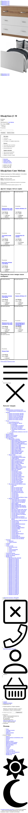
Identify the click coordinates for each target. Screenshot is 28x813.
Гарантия (8, 731)
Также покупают (7, 161)
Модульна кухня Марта (16, 428)
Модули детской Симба (16, 490)
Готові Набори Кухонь (14, 422)
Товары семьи (6, 160)
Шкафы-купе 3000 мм (14, 581)
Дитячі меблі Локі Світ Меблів (18, 499)
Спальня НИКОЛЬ (15, 536)
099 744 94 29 (6, 648)
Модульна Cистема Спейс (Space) (19, 509)
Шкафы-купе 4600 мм (14, 590)
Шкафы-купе (9, 556)
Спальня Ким (14, 530)
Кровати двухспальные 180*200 (16, 414)
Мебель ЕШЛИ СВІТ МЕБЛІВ (18, 505)
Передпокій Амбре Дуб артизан (18, 510)
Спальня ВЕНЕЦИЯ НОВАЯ (18, 524)
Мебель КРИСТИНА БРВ (17, 451)
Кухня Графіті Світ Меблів (17, 425)
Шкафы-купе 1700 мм (14, 566)
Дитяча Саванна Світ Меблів (18, 502)
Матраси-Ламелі (10, 434)
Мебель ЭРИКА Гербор (16, 468)
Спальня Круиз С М (16, 531)
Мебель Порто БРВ (15, 440)
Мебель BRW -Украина (14, 439)
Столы (10, 548)
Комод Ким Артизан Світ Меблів (7, 263)
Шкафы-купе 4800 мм (14, 591)
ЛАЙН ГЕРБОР (15, 458)
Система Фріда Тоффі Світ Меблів (19, 520)
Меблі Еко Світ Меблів (11, 436)
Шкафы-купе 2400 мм (14, 574)
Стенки (7, 544)
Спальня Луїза (14, 534)
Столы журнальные (13, 549)
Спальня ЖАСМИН (16, 526)
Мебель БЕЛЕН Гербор (16, 462)
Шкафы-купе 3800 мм (14, 585)
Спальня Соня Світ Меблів (17, 538)
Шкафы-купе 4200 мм (14, 588)
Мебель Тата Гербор (16, 464)
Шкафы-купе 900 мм (13, 594)
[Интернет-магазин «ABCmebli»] (11, 597)
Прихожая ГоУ (14, 470)
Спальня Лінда (14, 532)
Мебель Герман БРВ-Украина (18, 447)
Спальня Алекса (15, 521)
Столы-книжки (12, 550)
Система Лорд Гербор (16, 477)
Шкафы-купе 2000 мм (14, 570)
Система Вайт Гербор (16, 471)
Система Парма (15, 494)
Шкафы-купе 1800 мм (14, 567)
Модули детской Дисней (17, 487)
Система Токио (14, 496)
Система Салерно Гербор (17, 481)
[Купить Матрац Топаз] (7, 359)
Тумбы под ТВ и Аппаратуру (13, 554)
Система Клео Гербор (16, 474)
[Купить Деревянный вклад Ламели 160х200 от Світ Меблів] (20, 331)
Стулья (10, 551)
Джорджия (13, 485)
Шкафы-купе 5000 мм (14, 593)
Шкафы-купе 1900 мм (14, 568)
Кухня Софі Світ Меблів (17, 426)
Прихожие (11, 541)
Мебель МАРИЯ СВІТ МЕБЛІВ (18, 507)
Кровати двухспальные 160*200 (16, 413)
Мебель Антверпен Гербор (17, 460)
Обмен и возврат (10, 732)
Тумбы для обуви (13, 542)
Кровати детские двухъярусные (16, 415)
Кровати (8, 412)
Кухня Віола (14, 424)
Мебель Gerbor (12, 454)
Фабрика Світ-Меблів (14, 498)
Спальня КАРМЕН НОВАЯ (17, 527)
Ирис (12, 486)
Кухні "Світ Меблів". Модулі (15, 423)
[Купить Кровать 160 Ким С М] (20, 217)
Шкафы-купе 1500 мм (14, 564)
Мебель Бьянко (14, 503)
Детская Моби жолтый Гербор (18, 457)
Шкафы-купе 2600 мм (14, 577)
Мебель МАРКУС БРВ (16, 452)
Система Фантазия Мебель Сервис (19, 497)
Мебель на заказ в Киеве (11, 435)
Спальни (8, 543)
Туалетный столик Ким (6, 236)
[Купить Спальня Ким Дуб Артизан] (20, 244)
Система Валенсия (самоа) (17, 492)
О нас (7, 729)
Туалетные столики (10, 553)
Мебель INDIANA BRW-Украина (19, 441)
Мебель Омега (14, 508)
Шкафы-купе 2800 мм (14, 579)
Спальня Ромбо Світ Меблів (17, 537)
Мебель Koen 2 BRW (16, 445)
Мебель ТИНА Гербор (16, 465)
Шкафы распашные (10, 555)
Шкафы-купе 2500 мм (14, 576)
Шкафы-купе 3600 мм (14, 584)
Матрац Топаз (5, 351)
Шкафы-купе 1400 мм (14, 562)
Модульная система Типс (17, 491)
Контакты (8, 733)
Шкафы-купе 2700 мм (14, 578)
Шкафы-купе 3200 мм (14, 582)
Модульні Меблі (9, 437)
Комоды (8, 408)
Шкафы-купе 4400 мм (14, 589)
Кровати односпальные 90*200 (16, 417)
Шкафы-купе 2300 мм (14, 573)
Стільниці (11, 432)
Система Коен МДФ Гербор (17, 476)
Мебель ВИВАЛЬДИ (16, 504)
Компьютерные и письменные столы (14, 409)
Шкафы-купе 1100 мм (14, 559)
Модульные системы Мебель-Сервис (17, 483)
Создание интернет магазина (7, 809)
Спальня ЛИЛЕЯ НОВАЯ (17, 533)
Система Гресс (14, 493)
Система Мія (14, 515)
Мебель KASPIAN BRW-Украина (19, 443)
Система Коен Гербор (16, 475)
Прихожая (8, 539)
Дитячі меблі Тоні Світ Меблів (18, 500)
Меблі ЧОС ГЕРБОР (16, 469)
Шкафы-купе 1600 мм (14, 565)
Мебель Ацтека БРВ (16, 446)
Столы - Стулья (9, 545)
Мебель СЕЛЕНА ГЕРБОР (17, 463)
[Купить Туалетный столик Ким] (7, 244)
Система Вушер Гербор (16, 473)
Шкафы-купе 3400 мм (14, 583)
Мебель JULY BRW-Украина (18, 442)
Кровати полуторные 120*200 (16, 418)
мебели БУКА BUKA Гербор (18, 459)
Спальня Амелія (15, 522)
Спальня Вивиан (15, 525)
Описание (5, 159)
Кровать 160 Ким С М (20, 208)
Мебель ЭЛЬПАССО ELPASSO (18, 466)
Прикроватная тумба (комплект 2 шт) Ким (7, 209)
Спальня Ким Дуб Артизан (19, 236)
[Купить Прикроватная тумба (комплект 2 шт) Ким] (7, 217)
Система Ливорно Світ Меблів (18, 514)
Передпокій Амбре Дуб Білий (18, 511)
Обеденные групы (13, 547)
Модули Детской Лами (16, 488)
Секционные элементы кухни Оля (19, 431)
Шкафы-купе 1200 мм (14, 560)
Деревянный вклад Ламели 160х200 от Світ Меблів (20, 324)
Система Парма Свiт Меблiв (18, 516)
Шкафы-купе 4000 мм (14, 587)
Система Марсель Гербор (17, 479)
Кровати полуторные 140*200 (16, 419)
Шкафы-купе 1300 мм (14, 561)
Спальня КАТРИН (15, 528)
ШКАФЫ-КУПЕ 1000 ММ (15, 557)
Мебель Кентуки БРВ (16, 449)
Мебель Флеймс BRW (16, 453)
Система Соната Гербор (16, 482)
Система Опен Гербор (16, 480)
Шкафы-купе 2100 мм (14, 571)
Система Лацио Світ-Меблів (18, 513)
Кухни (7, 420)
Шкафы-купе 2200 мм (14, 572)
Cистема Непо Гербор (16, 456)
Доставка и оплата (7, 162)
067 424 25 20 (13, 648)
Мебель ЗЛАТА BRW (16, 448)
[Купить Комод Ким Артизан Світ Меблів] (7, 270)
